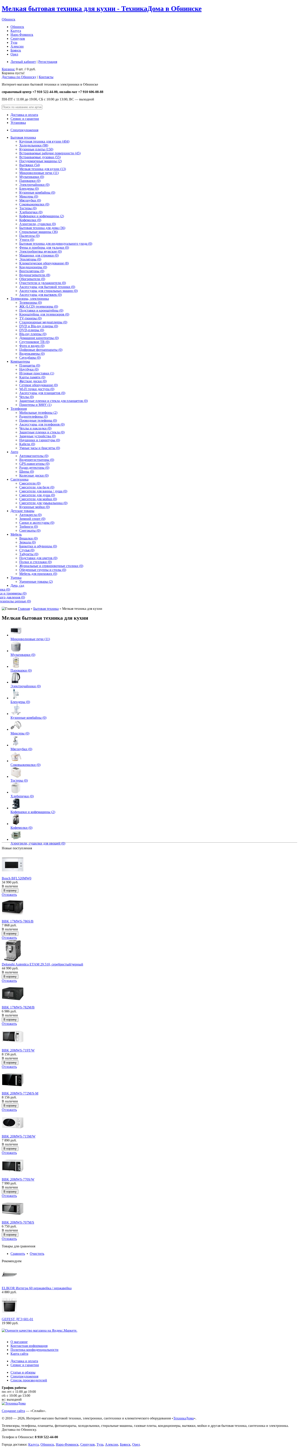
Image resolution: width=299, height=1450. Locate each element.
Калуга (16, 31)
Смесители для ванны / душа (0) (43, 491)
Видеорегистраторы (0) (36, 460)
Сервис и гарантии (25, 119)
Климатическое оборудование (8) (44, 263)
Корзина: (8, 69)
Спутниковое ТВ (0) (34, 342)
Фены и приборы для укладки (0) (44, 247)
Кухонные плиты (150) (36, 149)
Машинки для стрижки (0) (39, 255)
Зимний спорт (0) (32, 519)
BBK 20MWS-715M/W (18, 1136)
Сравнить (18, 1253)
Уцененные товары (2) (36, 581)
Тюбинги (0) (28, 526)
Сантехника (19, 479)
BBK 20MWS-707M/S (18, 1222)
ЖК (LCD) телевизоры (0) (38, 306)
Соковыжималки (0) (34, 204)
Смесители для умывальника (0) (43, 503)
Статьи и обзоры (23, 1372)
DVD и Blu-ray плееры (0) (38, 326)
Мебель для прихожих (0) (38, 574)
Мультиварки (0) (31, 177)
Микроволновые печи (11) (39, 173)
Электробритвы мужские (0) (40, 251)
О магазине (19, 1342)
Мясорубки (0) (30, 200)
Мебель (16, 534)
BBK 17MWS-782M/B (18, 1007)
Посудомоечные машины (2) (40, 161)
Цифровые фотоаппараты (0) (40, 350)
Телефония (19, 408)
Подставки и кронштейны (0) (41, 310)
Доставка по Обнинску (19, 77)
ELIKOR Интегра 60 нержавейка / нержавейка (37, 1288)
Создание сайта (13, 1411)
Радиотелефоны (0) (33, 416)
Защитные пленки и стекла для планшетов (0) (53, 401)
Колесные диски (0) (34, 475)
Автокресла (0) (30, 515)
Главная (24, 608)
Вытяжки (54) (29, 165)
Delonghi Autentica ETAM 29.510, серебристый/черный (42, 964)
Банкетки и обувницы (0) (38, 546)
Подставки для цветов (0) (38, 558)
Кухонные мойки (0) (34, 507)
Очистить (37, 1253)
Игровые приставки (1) (36, 373)
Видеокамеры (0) (32, 353)
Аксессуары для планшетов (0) (42, 393)
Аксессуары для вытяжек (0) (40, 295)
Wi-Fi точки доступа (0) (36, 389)
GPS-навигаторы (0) (34, 464)
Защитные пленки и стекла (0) (42, 432)
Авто (14, 452)
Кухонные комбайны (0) (37, 192)
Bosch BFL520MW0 (16, 878)
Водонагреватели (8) (34, 275)
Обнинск (8, 19)
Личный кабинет (23, 62)
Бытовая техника (23, 137)
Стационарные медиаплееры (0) (43, 322)
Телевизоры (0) (30, 302)
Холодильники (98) (33, 145)
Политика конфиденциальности (34, 1350)
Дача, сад (17, 585)
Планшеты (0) (29, 365)
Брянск (16, 50)
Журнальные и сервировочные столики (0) (51, 566)
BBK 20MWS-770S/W (18, 1179)
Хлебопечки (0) (30, 212)
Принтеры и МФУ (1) (35, 405)
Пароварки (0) (29, 181)
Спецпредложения (24, 130)
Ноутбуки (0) (29, 369)
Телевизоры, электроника (30, 298)
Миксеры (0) (28, 196)
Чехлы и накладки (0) (35, 428)
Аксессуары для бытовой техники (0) (47, 287)
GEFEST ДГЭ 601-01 (17, 1319)
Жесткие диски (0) (33, 381)
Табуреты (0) (28, 554)
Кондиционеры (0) (33, 267)
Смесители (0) (29, 483)
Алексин (17, 46)
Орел (14, 54)
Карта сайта (19, 1353)
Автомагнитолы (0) (33, 456)
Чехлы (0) (26, 397)
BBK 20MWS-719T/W (18, 1050)
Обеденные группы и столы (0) (42, 570)
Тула (14, 42)
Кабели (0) (27, 444)
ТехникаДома (183, 1418)
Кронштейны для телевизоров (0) (44, 314)
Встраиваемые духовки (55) (40, 157)
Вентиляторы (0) (31, 271)
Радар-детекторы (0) (34, 467)
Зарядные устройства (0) (37, 436)
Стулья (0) (26, 550)
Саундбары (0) (30, 357)
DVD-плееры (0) (31, 330)
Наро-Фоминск (22, 34)
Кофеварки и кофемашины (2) (41, 216)
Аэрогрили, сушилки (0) (37, 224)
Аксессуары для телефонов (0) (42, 424)
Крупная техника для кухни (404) (44, 141)
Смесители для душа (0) (37, 495)
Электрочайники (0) (34, 184)
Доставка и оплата (24, 115)
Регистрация (47, 62)
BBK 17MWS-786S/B (17, 921)
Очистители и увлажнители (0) (42, 283)
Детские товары (22, 511)
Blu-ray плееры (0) (32, 334)
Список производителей (29, 1380)
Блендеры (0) (29, 188)
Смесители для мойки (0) (38, 499)
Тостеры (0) (28, 208)
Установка (18, 122)
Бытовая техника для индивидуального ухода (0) (55, 243)
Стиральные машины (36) (38, 232)
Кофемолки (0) (30, 220)
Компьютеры (20, 361)
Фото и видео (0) (31, 346)
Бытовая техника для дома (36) (42, 228)
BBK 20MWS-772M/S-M (20, 1093)
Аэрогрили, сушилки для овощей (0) (38, 843)
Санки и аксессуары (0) (36, 522)
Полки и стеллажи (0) (35, 562)
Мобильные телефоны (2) (38, 412)
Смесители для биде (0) (36, 487)
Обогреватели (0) (32, 279)
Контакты (46, 77)
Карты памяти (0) (32, 377)
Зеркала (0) (27, 542)
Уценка (16, 577)
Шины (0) (26, 471)
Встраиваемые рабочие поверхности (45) (50, 153)
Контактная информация (29, 1346)
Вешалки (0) (28, 538)
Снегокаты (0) (29, 530)
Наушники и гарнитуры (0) (39, 440)
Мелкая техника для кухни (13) (42, 169)
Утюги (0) (26, 239)
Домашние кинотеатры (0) (39, 338)
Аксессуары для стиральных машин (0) (48, 291)
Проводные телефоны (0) (38, 420)
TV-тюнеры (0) (30, 318)
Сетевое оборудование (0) (38, 385)
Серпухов (18, 38)
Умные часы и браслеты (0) (39, 448)
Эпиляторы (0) (30, 259)
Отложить (9, 895)
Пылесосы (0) (29, 236)
